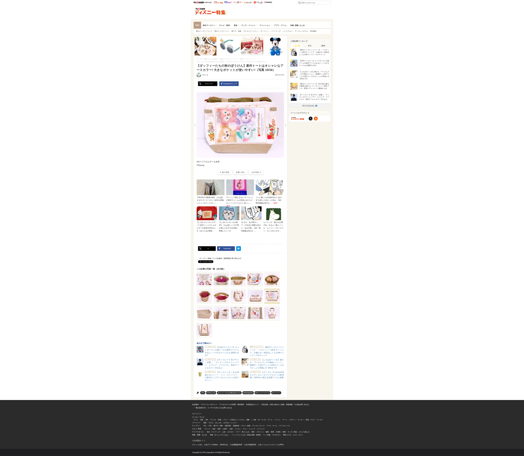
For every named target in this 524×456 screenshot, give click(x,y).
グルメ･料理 (196, 429)
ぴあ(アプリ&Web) (211, 445)
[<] (195, 125)
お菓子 (225, 429)
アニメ (225, 419)
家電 (272, 432)
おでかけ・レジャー (230, 422)
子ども (211, 422)
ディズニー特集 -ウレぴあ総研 (210, 11)
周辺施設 (313, 31)
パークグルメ (288, 31)
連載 (198, 435)
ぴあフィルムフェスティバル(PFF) (271, 445)
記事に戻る (240, 172)
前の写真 (225, 172)
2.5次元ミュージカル (237, 419)
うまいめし (237, 2)
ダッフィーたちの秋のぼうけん (229, 393)
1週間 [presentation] (323, 46)
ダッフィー (264, 31)
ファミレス (261, 429)
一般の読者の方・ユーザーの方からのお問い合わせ (213, 408)
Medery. (268, 2)
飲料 (219, 429)
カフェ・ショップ (249, 429)
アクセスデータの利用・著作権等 (231, 404)
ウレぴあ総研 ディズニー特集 (218, 2)
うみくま (205, 75)
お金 (223, 432)
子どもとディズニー (250, 31)
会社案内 (195, 404)
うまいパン (248, 2)
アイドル (213, 419)
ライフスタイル (198, 432)
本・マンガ (262, 419)
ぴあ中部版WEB (250, 445)
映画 (219, 419)
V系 (206, 419)
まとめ (204, 435)
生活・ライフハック (213, 432)
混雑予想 (228, 426)
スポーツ (292, 419)
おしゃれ (218, 422)
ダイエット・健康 (263, 432)
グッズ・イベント (248, 25)
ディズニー (196, 426)
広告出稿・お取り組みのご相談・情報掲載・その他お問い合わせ (285, 404)
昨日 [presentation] (309, 46)
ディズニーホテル (301, 31)
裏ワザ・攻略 (236, 31)
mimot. (228, 2)
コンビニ (238, 429)
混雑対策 (236, 426)
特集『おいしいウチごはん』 (220, 435)
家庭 (204, 422)
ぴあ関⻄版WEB (236, 445)
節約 (252, 432)
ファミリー (196, 423)
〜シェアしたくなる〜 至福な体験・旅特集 (246, 435)
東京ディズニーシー (222, 31)
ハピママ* (208, 2)
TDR (197, 25)
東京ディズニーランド (204, 31)
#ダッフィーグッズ (262, 393)
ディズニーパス (284, 426)
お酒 (231, 429)
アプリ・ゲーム (280, 25)
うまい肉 (258, 2)
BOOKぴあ (224, 445)
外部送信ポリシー (252, 404)
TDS (202, 393)
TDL (204, 426)
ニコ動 (253, 419)
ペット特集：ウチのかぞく (272, 435)
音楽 (235, 25)
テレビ (195, 419)
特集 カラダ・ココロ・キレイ (293, 435)
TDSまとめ (211, 393)
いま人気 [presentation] (296, 46)
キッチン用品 (292, 432)
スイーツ (207, 429)
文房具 (278, 432)
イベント (278, 419)
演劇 (247, 419)
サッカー (301, 419)
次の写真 (255, 172)
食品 (213, 429)
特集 (193, 435)
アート (285, 419)
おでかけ (231, 432)
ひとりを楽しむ (304, 432)
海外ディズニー (209, 25)
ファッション (264, 25)
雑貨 (284, 432)
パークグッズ (276, 31)
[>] (285, 125)
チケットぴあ (197, 445)
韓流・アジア (310, 419)
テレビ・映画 (224, 25)
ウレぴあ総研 (198, 2)
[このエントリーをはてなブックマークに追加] (238, 248)
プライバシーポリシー (209, 404)
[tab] (296, 45)
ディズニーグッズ (258, 426)
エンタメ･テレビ (198, 417)
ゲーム (270, 419)
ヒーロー (320, 419)
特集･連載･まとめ (297, 25)
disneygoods (248, 393)
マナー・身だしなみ (242, 432)
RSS (316, 118)
